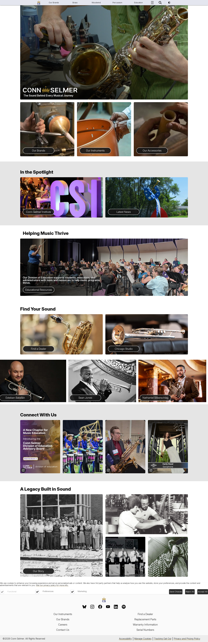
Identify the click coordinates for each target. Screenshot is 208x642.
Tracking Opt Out (162, 638)
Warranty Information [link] (145, 624)
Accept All (202, 591)
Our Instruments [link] (63, 614)
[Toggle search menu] (160, 2)
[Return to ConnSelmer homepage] (38, 2)
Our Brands (54, 2)
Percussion (117, 2)
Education (138, 2)
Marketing (82, 591)
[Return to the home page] (104, 600)
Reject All (190, 591)
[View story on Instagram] (40, 446)
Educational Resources (38, 289)
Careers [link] (62, 624)
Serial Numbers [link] (145, 629)
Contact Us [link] (62, 629)
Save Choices (176, 591)
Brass (75, 2)
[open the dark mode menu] (169, 2)
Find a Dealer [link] (145, 614)
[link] (84, 606)
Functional (11, 591)
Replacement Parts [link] (145, 619)
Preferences (48, 591)
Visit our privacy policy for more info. (52, 585)
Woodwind (96, 2)
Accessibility (125, 638)
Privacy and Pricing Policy (187, 638)
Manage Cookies (142, 638)
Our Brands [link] (62, 619)
